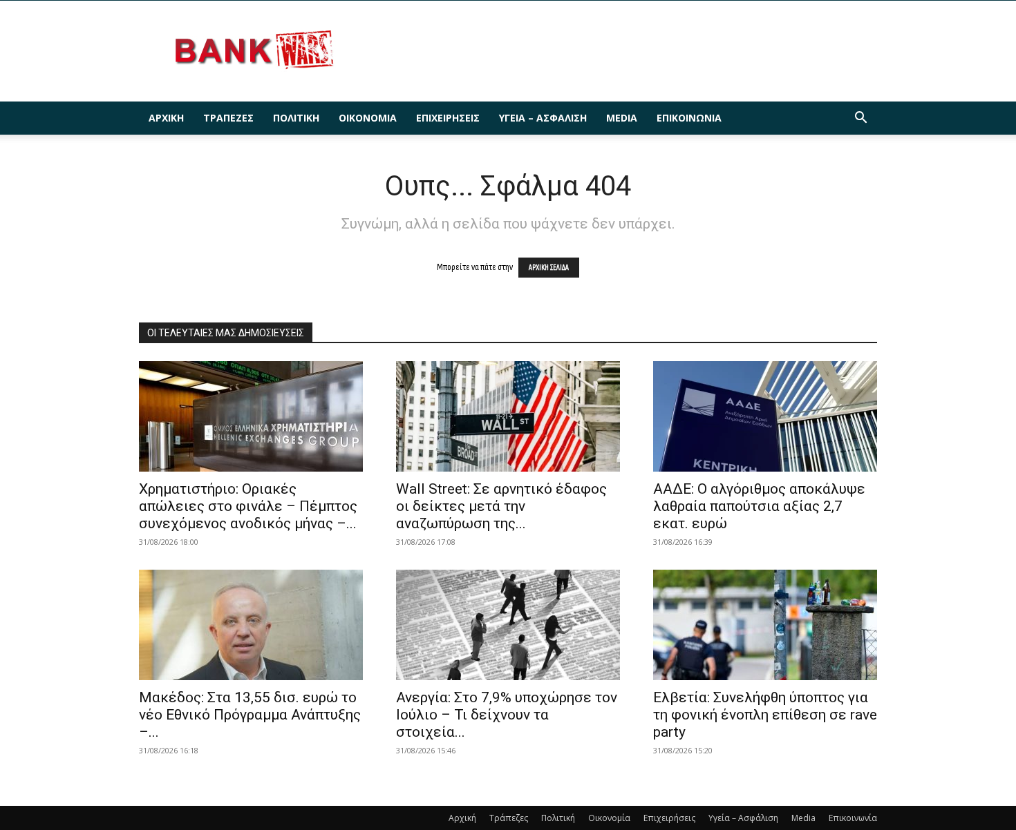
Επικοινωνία (689, 117)
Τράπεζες (228, 117)
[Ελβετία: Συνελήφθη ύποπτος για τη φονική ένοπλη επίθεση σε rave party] (765, 625)
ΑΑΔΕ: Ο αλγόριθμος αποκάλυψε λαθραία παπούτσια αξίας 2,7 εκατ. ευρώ (759, 506)
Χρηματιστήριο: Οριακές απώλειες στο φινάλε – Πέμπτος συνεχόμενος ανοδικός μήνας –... (248, 506)
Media (621, 117)
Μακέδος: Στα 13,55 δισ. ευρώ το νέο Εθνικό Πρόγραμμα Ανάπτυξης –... (250, 714)
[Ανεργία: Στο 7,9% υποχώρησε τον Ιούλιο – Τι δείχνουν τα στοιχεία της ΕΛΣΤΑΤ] (508, 625)
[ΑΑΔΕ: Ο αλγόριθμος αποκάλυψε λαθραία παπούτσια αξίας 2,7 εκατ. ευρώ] (765, 416)
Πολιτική (296, 117)
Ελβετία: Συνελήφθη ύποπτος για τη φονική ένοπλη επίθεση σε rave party (765, 714)
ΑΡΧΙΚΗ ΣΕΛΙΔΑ (549, 267)
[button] (860, 119)
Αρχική (166, 117)
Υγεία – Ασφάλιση (543, 117)
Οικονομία (368, 117)
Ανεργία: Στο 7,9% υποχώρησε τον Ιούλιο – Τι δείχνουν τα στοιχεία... (506, 714)
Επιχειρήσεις (448, 117)
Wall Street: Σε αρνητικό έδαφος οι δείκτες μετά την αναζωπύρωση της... (501, 506)
